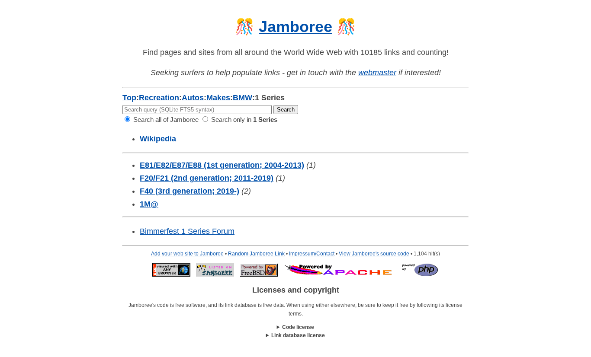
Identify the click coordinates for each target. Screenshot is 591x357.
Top (129, 97)
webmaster (377, 72)
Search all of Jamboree (165, 119)
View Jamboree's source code (374, 254)
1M (149, 204)
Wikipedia (158, 138)
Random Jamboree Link (256, 254)
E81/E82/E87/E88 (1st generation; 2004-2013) (222, 165)
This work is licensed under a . (296, 336)
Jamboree (295, 26)
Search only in (243, 119)
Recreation (159, 97)
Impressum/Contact (311, 254)
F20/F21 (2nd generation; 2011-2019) (206, 178)
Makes (218, 97)
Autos (193, 97)
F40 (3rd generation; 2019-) (189, 191)
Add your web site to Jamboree (187, 254)
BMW (242, 97)
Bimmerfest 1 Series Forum (187, 231)
